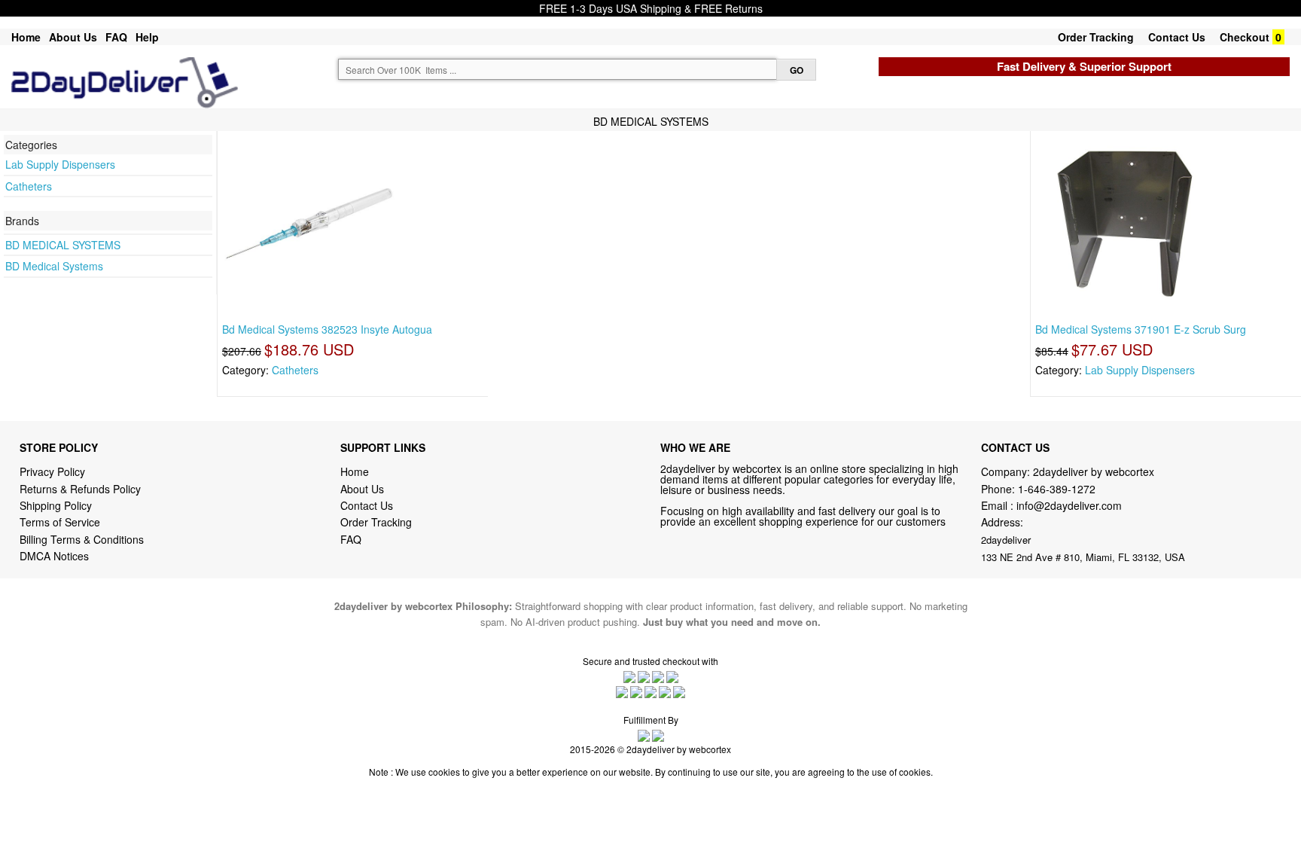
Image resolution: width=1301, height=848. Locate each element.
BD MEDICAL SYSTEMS (62, 244)
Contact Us (1176, 36)
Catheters (28, 186)
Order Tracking (1096, 36)
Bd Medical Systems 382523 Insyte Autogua (327, 329)
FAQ (116, 36)
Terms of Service (60, 521)
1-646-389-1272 (1056, 488)
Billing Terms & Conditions (82, 539)
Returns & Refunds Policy (80, 488)
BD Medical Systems (54, 265)
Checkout (1244, 36)
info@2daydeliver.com (1069, 505)
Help (147, 36)
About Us (73, 36)
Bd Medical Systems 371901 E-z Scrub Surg (1140, 329)
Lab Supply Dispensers (60, 164)
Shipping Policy (57, 505)
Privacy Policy (52, 471)
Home (26, 36)
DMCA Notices (54, 555)
